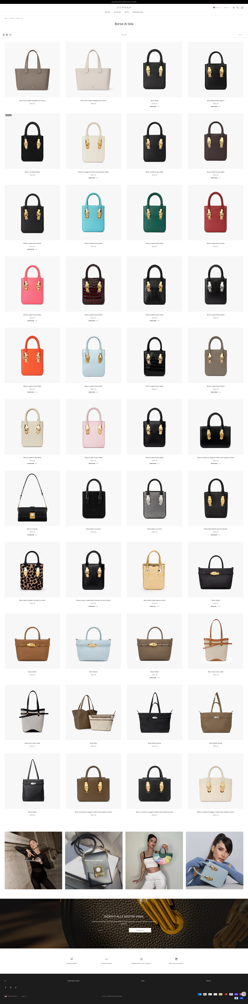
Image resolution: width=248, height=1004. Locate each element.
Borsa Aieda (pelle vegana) (215, 100)
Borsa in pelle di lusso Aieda (154, 172)
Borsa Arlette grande (154, 743)
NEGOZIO (107, 12)
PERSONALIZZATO (138, 12)
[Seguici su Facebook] (6, 987)
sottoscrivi (140, 930)
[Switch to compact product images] (10, 34)
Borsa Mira (93, 743)
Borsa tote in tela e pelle (215, 672)
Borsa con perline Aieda (32, 172)
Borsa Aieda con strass (93, 529)
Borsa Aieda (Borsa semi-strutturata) (215, 529)
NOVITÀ (127, 12)
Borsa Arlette (216, 600)
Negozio (12, 18)
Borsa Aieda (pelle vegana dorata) (154, 600)
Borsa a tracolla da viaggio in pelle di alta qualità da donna (215, 457)
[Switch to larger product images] (4, 34)
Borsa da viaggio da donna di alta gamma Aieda (93, 172)
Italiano (226, 7)
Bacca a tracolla (32, 529)
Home (6, 18)
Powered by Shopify (117, 996)
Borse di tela (19, 18)
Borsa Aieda (154, 100)
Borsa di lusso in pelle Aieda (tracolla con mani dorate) (93, 600)
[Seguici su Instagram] (11, 987)
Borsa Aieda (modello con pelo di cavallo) (32, 600)
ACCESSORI (117, 12)
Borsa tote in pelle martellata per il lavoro (32, 100)
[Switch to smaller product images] (7, 34)
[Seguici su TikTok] (16, 987)
